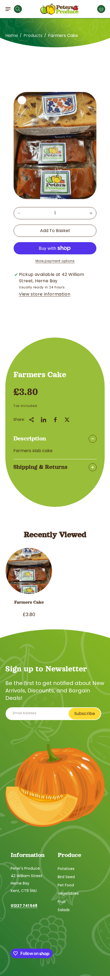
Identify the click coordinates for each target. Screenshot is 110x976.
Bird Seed (66, 877)
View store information (44, 294)
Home (11, 35)
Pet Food (66, 885)
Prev (10, 47)
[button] (8, 9)
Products (32, 35)
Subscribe (84, 713)
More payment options (55, 261)
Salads (64, 909)
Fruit (62, 901)
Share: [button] (19, 419)
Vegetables (68, 893)
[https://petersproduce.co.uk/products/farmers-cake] (43, 420)
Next (100, 47)
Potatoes (66, 868)
